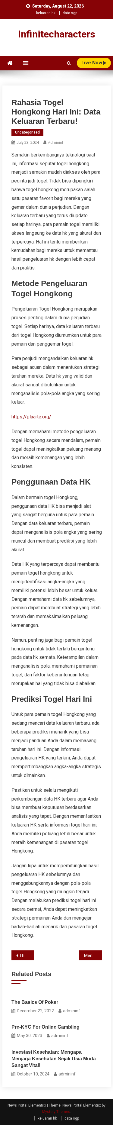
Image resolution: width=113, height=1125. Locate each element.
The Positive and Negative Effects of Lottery (26, 955)
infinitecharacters (56, 34)
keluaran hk (45, 13)
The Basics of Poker (34, 1002)
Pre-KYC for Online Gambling (45, 1027)
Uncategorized (27, 132)
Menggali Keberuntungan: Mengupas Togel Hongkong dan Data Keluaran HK (93, 955)
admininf (55, 142)
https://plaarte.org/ (31, 417)
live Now (92, 63)
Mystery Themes (56, 1112)
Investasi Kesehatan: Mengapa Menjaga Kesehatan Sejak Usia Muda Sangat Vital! (53, 1058)
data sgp (70, 13)
